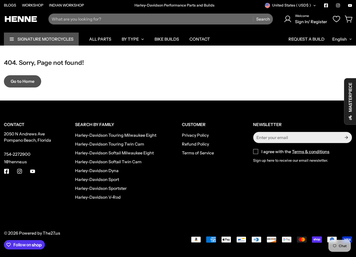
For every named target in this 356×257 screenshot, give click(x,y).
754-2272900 (17, 154)
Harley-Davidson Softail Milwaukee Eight (114, 152)
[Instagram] (338, 5)
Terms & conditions (310, 151)
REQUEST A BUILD (306, 39)
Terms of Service (198, 152)
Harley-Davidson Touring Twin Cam (109, 144)
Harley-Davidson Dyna (97, 170)
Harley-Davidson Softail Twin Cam (108, 161)
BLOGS (10, 5)
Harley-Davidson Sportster (101, 188)
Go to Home (22, 81)
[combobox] (160, 19)
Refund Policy (195, 144)
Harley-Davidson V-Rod (98, 197)
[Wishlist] (336, 19)
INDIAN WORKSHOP (66, 5)
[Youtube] (350, 5)
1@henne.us (15, 161)
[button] (349, 19)
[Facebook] (326, 5)
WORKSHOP (32, 5)
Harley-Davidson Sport (97, 179)
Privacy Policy (195, 135)
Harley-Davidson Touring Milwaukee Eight (115, 135)
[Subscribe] (346, 137)
